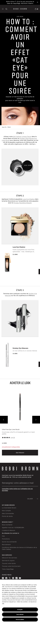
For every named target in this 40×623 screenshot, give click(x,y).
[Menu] (3, 9)
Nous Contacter (7, 525)
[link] (36, 9)
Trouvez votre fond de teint (11, 566)
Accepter (20, 609)
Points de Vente (7, 516)
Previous (4, 420)
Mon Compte (6, 510)
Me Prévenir (20, 452)
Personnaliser (20, 619)
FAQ (3, 536)
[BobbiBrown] (20, 9)
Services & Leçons (8, 560)
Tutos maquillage (8, 569)
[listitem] (20, 263)
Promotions (6, 539)
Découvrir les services (9, 558)
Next (36, 420)
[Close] (37, 2)
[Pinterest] (13, 578)
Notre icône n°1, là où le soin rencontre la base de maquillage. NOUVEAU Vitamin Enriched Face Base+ (19, 3)
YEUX (9, 127)
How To (4, 127)
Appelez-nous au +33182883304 (13, 527)
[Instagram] (3, 578)
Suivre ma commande (9, 542)
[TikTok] (16, 578)
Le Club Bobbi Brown (9, 508)
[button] (3, 9)
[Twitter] (10, 578)
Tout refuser (20, 614)
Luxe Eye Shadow (29, 199)
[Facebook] (6, 578)
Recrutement (6, 544)
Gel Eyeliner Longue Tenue (22, 136)
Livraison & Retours (8, 530)
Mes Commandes (8, 513)
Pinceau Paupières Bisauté (22, 203)
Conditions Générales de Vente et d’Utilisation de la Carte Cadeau (19, 548)
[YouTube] (20, 578)
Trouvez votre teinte (9, 563)
